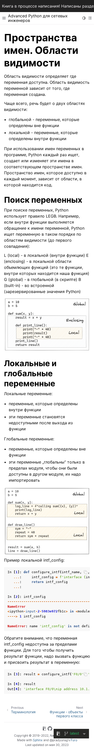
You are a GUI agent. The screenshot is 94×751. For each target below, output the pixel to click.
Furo (74, 740)
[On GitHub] (50, 729)
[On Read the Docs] (44, 729)
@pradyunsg (59, 740)
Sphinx (38, 740)
